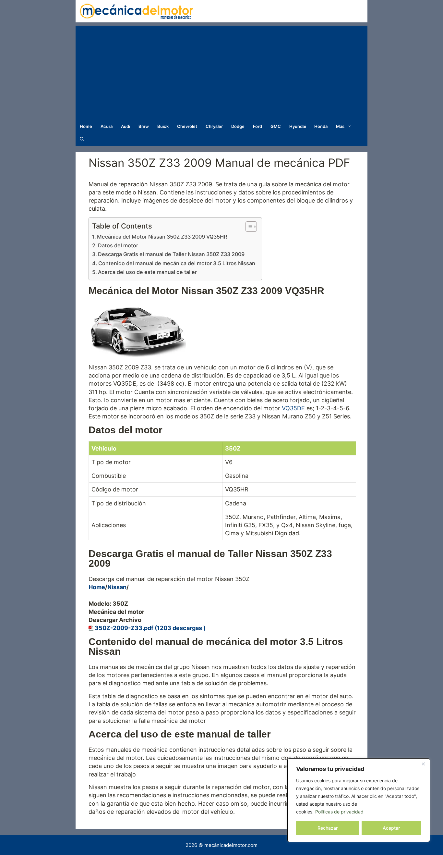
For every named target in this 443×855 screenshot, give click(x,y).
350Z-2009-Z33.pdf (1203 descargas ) (150, 628)
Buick (163, 126)
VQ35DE (293, 408)
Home (86, 126)
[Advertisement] (221, 71)
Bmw (143, 126)
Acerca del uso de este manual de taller (147, 272)
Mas (340, 126)
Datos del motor (118, 245)
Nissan (116, 587)
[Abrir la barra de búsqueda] (82, 139)
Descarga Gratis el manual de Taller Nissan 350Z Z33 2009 (171, 254)
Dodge (238, 126)
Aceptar (391, 828)
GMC (275, 126)
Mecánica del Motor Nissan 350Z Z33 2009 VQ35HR (162, 236)
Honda (321, 126)
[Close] (423, 764)
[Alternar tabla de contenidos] (248, 226)
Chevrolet (187, 126)
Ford (257, 126)
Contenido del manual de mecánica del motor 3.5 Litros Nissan (176, 263)
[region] (358, 800)
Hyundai (297, 126)
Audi (125, 126)
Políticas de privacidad (339, 811)
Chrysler (214, 126)
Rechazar (327, 828)
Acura (107, 126)
